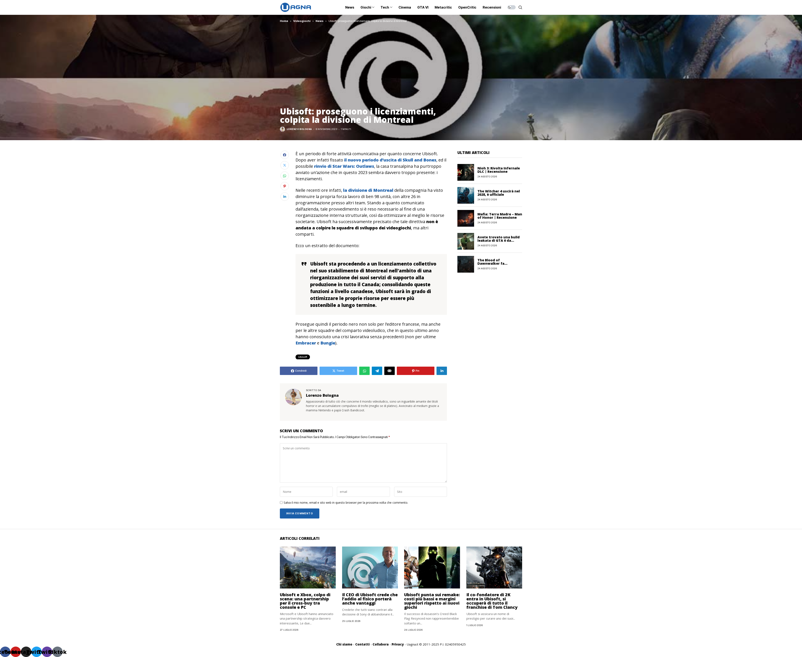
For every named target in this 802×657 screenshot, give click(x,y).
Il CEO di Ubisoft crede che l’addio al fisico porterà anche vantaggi (370, 599)
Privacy (398, 644)
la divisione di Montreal (368, 190)
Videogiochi (302, 21)
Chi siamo (344, 644)
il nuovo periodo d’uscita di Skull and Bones (389, 160)
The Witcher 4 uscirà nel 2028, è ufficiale (498, 193)
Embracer (306, 343)
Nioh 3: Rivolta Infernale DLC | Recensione (498, 170)
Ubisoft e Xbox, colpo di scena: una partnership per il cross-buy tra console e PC (305, 601)
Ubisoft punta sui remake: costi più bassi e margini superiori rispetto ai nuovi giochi (432, 601)
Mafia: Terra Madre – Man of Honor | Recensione (499, 216)
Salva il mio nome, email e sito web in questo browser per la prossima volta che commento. (346, 503)
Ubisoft (302, 356)
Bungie (327, 343)
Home (284, 21)
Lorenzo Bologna (299, 129)
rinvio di (344, 166)
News (320, 21)
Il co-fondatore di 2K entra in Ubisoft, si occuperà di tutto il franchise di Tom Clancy (492, 601)
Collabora (381, 644)
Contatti (362, 644)
